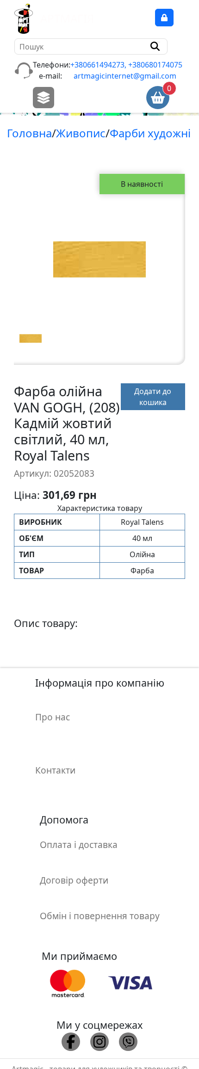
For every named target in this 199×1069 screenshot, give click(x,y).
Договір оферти (74, 880)
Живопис (81, 133)
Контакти (55, 770)
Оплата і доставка (79, 844)
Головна (29, 133)
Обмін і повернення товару (100, 915)
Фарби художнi (150, 133)
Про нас (52, 717)
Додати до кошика (152, 396)
